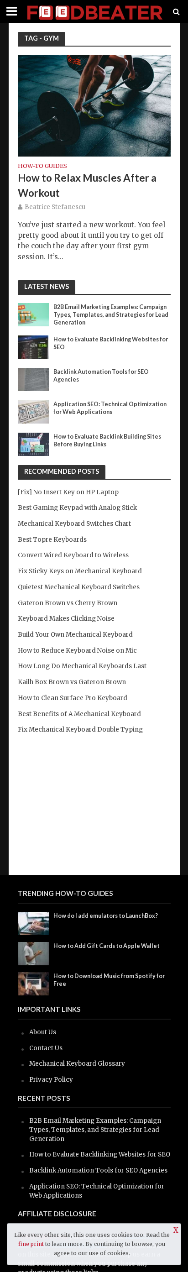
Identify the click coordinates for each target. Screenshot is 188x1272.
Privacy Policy (51, 1080)
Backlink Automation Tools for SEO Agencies (101, 375)
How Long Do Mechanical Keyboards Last (82, 666)
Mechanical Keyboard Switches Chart (74, 524)
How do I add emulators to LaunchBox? (105, 915)
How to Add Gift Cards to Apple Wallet (106, 945)
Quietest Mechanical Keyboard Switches (79, 587)
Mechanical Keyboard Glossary (77, 1064)
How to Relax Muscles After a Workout (87, 185)
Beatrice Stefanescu (55, 207)
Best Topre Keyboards (52, 540)
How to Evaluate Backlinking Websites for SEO (110, 343)
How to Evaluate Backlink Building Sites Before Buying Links (107, 440)
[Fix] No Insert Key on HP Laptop (68, 492)
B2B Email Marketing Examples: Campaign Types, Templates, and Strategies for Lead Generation (110, 315)
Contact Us (46, 1048)
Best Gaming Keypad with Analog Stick (77, 508)
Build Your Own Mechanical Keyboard (75, 635)
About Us (42, 1032)
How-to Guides (42, 166)
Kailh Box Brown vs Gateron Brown (72, 682)
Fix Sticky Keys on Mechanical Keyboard (80, 571)
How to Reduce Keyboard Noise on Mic (77, 650)
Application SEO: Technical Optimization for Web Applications (110, 408)
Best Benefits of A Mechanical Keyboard (79, 714)
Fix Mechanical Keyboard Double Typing (80, 729)
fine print (31, 1244)
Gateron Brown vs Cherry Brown (67, 603)
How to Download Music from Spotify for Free (109, 980)
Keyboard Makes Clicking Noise (66, 619)
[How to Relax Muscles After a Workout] (94, 104)
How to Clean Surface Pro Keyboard (72, 698)
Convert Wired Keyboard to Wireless (73, 555)
